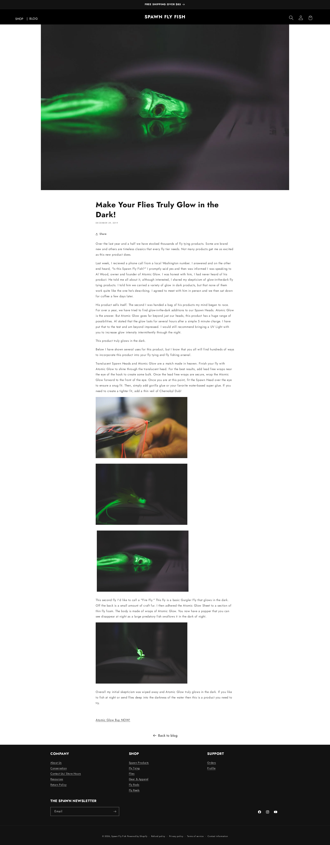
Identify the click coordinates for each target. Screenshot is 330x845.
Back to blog (167, 735)
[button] (291, 18)
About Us (56, 763)
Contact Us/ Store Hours (65, 773)
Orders (211, 763)
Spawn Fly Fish (119, 836)
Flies (132, 773)
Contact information (218, 836)
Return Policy (58, 785)
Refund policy (158, 836)
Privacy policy (176, 836)
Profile (211, 768)
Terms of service (195, 836)
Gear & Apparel (138, 779)
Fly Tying (134, 768)
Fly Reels (134, 790)
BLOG (33, 18)
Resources (56, 779)
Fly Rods (134, 785)
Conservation (58, 768)
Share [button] (103, 234)
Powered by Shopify (137, 836)
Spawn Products (139, 763)
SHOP (19, 19)
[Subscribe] (115, 811)
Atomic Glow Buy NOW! (113, 720)
